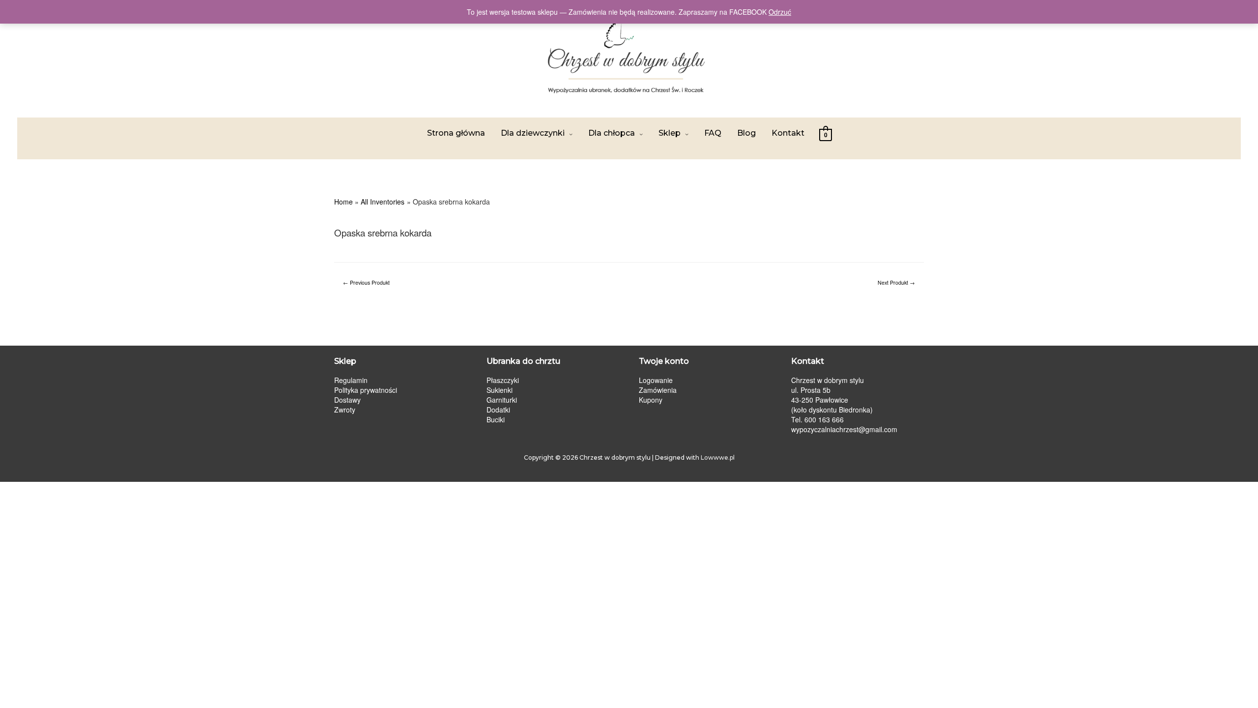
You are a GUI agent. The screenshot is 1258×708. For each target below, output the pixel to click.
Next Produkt (896, 282)
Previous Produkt (366, 282)
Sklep (669, 133)
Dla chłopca (611, 133)
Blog (746, 133)
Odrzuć (780, 12)
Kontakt (788, 133)
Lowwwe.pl (718, 457)
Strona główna (456, 133)
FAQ (712, 133)
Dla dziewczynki (533, 133)
